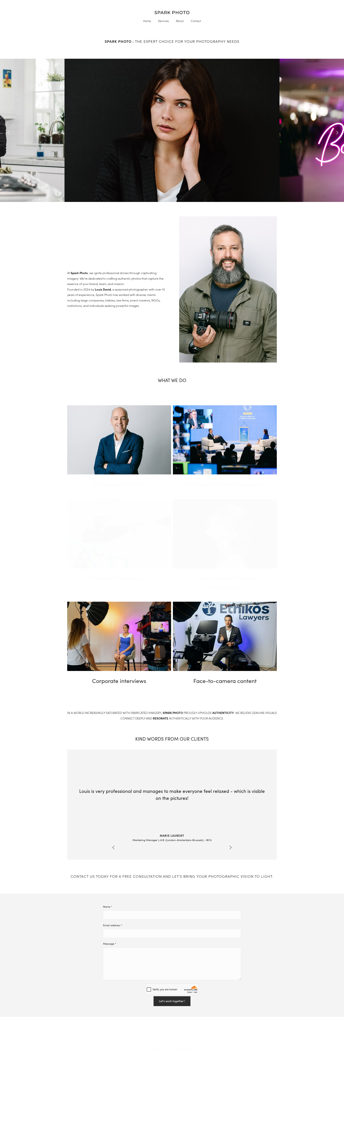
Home (147, 21)
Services (163, 21)
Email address (112, 925)
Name (107, 906)
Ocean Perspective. (203, 1076)
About (180, 21)
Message (109, 943)
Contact (196, 21)
